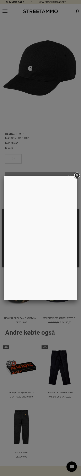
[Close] (77, 175)
